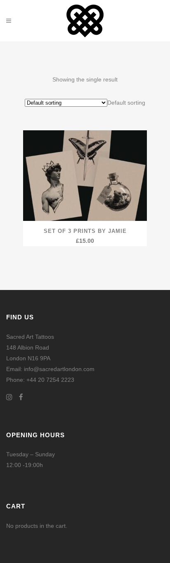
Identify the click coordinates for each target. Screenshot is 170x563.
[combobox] (126, 102)
